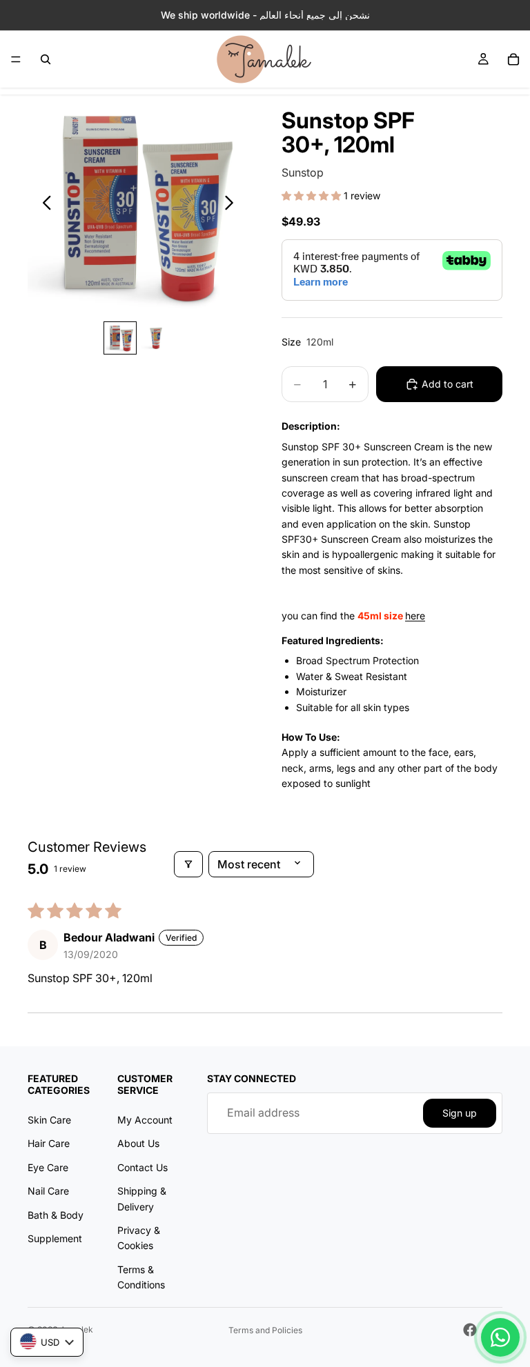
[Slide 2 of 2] (156, 338)
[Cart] (513, 59)
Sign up (459, 1112)
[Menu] (16, 59)
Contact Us (142, 1167)
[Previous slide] (43, 205)
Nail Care (48, 1191)
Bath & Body (56, 1214)
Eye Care (48, 1167)
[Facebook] (470, 1329)
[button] (313, 195)
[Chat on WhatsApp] (500, 1337)
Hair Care (49, 1143)
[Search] (45, 59)
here (415, 615)
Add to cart (447, 384)
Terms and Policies (265, 1330)
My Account (145, 1120)
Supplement (55, 1238)
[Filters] (188, 864)
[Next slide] (232, 205)
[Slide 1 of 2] (120, 338)
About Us (138, 1143)
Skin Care (49, 1120)
